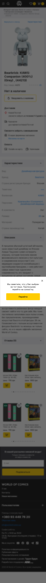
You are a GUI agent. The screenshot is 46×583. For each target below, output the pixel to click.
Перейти (23, 296)
